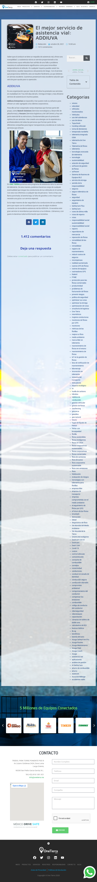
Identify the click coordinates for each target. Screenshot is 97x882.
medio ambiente (78, 337)
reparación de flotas (80, 237)
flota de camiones (79, 457)
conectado (23, 256)
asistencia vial (77, 657)
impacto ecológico (79, 386)
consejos (75, 565)
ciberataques (77, 614)
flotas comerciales (79, 454)
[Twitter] (42, 2)
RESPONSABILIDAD (49, 6)
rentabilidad (76, 246)
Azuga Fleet (76, 648)
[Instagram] (48, 2)
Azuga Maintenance (80, 645)
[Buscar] (86, 58)
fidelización (76, 474)
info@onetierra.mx (36, 777)
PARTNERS (62, 6)
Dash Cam (76, 545)
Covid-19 (75, 548)
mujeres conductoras (80, 317)
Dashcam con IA (78, 540)
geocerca (75, 411)
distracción (76, 517)
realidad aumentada (80, 263)
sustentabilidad (78, 160)
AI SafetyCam (77, 665)
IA (73, 389)
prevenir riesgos (78, 294)
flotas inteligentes (79, 440)
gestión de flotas (78, 406)
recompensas (77, 260)
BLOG (78, 6)
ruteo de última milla (80, 212)
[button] (29, 222)
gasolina (75, 414)
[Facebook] (36, 2)
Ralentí (74, 274)
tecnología (76, 157)
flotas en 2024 (77, 443)
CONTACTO (92, 6)
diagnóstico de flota (79, 523)
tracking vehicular (79, 126)
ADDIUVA (75, 674)
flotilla (74, 434)
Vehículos (75, 115)
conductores (77, 571)
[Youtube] (61, 2)
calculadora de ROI (79, 625)
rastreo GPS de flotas (80, 266)
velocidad (75, 106)
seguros (75, 189)
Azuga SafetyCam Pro (80, 640)
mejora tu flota (77, 334)
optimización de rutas (80, 306)
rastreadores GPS (79, 272)
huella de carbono (79, 391)
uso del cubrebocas (79, 117)
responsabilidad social (80, 226)
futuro (74, 420)
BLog (74, 631)
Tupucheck (76, 123)
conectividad (77, 568)
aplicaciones (77, 660)
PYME (74, 277)
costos (74, 551)
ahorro (74, 671)
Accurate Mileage (78, 677)
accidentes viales (78, 679)
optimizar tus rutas (79, 300)
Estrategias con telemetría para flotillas (78, 483)
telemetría (76, 149)
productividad (77, 286)
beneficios (76, 634)
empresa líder (77, 488)
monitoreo (76, 326)
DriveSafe (75, 514)
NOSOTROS (84, 6)
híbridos (75, 394)
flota (74, 471)
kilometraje (76, 369)
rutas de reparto (78, 214)
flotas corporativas (79, 451)
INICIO (19, 6)
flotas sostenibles (79, 437)
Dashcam (75, 543)
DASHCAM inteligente (80, 537)
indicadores (76, 383)
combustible (76, 602)
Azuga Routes (77, 642)
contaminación (78, 557)
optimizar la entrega (80, 303)
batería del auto (78, 637)
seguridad (76, 197)
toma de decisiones (79, 129)
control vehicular (78, 554)
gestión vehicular (78, 403)
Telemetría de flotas (79, 146)
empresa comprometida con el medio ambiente (80, 500)
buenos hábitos (78, 628)
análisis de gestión (79, 662)
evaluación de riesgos (80, 477)
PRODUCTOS (26, 6)
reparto (75, 229)
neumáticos (76, 314)
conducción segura (79, 580)
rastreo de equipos (79, 269)
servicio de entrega (79, 180)
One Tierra (76, 312)
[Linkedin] (55, 2)
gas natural (76, 417)
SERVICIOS (37, 6)
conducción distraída (80, 583)
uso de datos (77, 120)
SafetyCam (76, 209)
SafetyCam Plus (78, 206)
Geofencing (76, 409)
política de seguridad (80, 297)
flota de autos (77, 460)
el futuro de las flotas (80, 511)
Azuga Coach (77, 651)
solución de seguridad (80, 163)
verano (74, 103)
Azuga (74, 654)
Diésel (74, 520)
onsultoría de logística (80, 309)
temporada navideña (80, 132)
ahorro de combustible (80, 668)
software (75, 172)
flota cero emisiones (80, 468)
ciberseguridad (77, 611)
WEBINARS (69, 6)
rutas (74, 217)
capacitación (77, 617)
